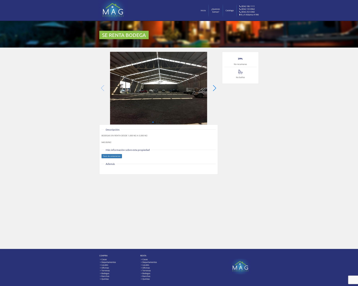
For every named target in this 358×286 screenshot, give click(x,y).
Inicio (203, 10)
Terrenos (105, 270)
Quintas (105, 279)
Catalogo (230, 10)
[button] (214, 88)
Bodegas (105, 273)
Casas (104, 259)
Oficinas (105, 267)
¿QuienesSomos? (215, 10)
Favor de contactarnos (111, 156)
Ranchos (105, 276)
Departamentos (108, 262)
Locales (104, 265)
